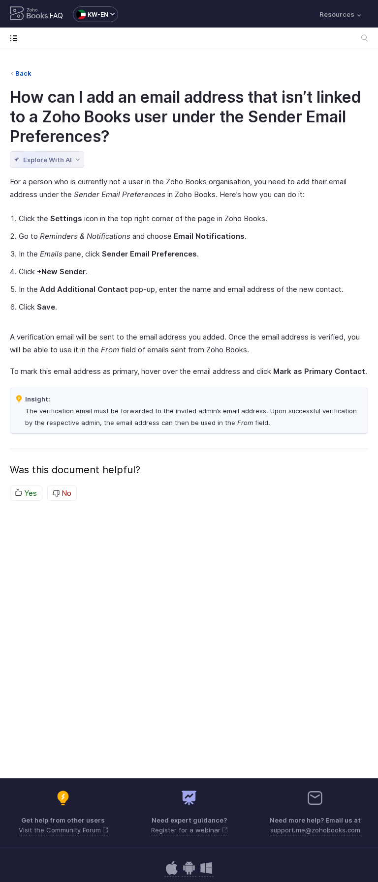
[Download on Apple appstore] (189, 873)
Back (23, 73)
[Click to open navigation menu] (16, 38)
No (65, 493)
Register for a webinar (186, 830)
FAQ (56, 15)
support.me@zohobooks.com (315, 830)
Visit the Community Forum (61, 830)
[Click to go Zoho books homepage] (29, 14)
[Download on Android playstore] (171, 873)
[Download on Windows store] (206, 873)
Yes (29, 493)
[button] (90, 14)
